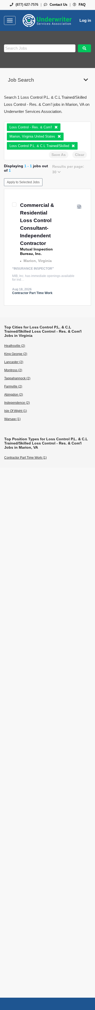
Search (84, 48)
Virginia (45, 261)
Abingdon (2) (13, 394)
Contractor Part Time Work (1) (25, 457)
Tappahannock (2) (17, 378)
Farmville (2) (13, 386)
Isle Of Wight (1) (15, 411)
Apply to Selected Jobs (23, 182)
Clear (79, 155)
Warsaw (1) (12, 419)
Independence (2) (17, 403)
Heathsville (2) (14, 346)
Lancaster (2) (13, 362)
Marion (29, 261)
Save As (58, 155)
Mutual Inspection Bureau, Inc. (36, 251)
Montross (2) (13, 370)
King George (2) (15, 354)
